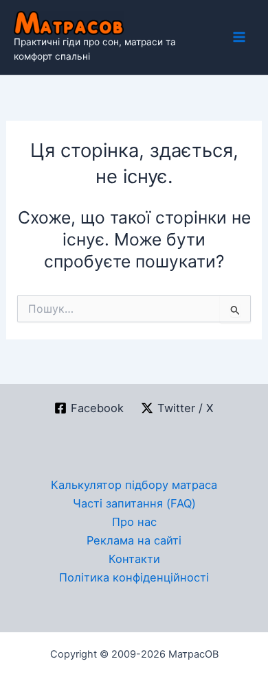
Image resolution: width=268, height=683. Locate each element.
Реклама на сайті (134, 540)
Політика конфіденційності (134, 577)
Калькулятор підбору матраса (134, 485)
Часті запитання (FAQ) (134, 503)
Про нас (134, 522)
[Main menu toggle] (238, 37)
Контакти (134, 559)
